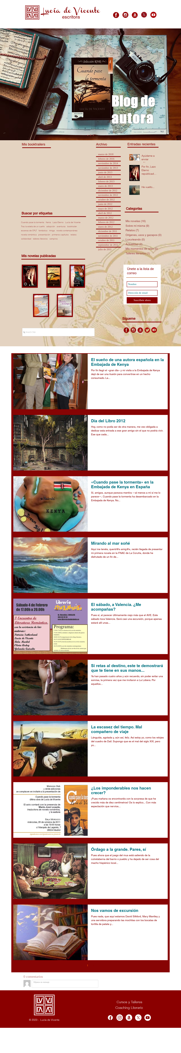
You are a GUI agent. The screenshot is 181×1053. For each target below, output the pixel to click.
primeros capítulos (60, 234)
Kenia (48, 222)
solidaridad (26, 239)
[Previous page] (81, 965)
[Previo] (15, 85)
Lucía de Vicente (72, 222)
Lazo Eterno (58, 222)
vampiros (53, 239)
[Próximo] (165, 85)
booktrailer (72, 226)
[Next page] (99, 965)
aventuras (61, 226)
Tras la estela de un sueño (33, 226)
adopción (50, 226)
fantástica (43, 230)
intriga (52, 230)
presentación (44, 234)
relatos (73, 234)
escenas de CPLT (29, 230)
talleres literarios (40, 239)
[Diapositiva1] (87, 135)
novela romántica (29, 234)
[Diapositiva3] (93, 135)
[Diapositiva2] (90, 135)
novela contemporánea (66, 230)
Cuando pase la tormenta (32, 222)
